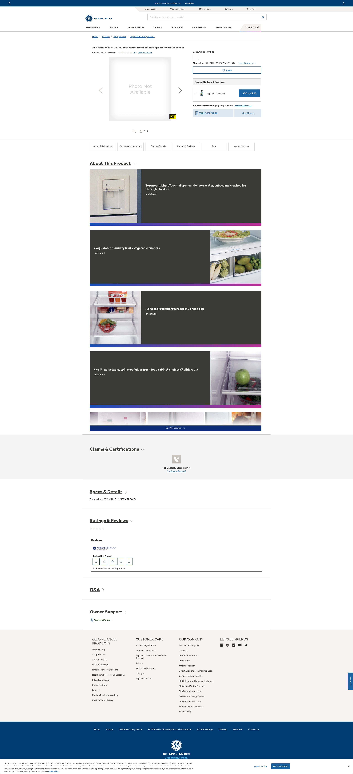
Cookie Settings (260, 766)
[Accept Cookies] (349, 766)
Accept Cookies (280, 766)
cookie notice (53, 771)
